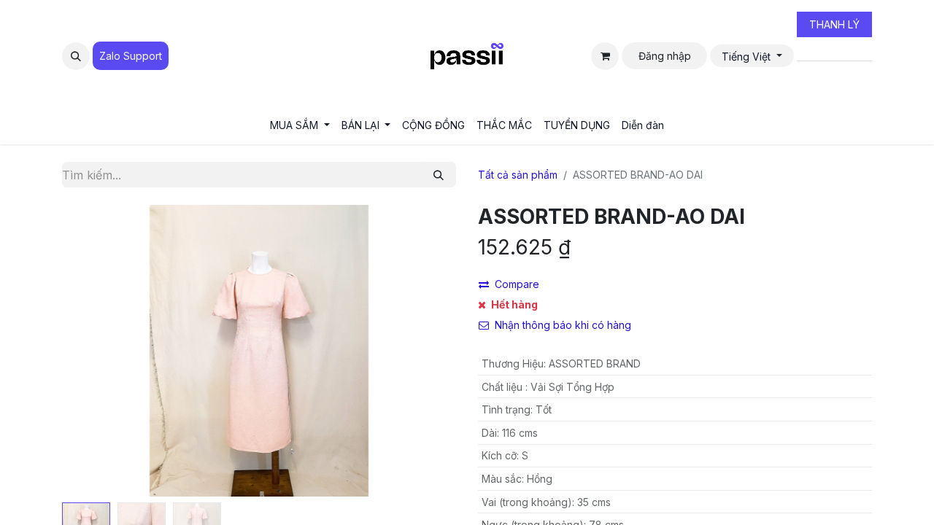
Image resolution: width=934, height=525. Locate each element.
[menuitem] (300, 125)
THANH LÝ (834, 24)
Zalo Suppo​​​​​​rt (130, 56)
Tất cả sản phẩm (517, 174)
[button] (76, 56)
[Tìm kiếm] (438, 174)
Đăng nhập (664, 56)
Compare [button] (517, 284)
